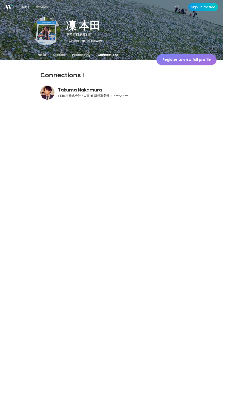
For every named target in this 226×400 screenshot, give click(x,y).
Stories (59, 55)
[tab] (41, 55)
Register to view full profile (186, 59)
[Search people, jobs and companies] (177, 7)
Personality (81, 55)
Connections (108, 55)
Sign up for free (203, 7)
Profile (41, 55)
